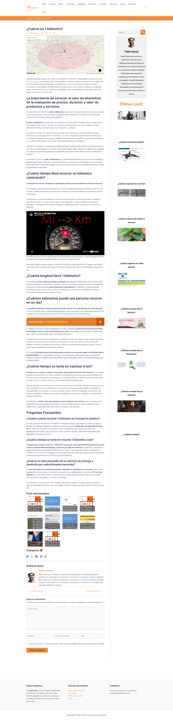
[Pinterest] (36, 556)
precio (28, 141)
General (29, 18)
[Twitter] (32, 556)
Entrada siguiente (94, 591)
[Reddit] (45, 556)
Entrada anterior (36, 591)
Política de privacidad (76, 691)
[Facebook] (27, 556)
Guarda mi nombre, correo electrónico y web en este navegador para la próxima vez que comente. (66, 644)
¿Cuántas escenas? (131, 434)
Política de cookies (75, 696)
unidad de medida (33, 82)
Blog (70, 698)
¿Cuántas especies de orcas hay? (131, 184)
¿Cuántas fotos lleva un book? (131, 142)
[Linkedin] (41, 556)
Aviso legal (72, 693)
